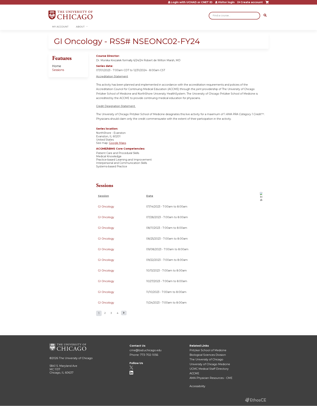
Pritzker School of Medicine (208, 350)
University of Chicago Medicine (210, 364)
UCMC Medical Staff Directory (209, 368)
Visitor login (226, 2)
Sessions (58, 70)
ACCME (194, 373)
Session (103, 196)
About (80, 26)
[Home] (70, 15)
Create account (252, 2)
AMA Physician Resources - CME (211, 378)
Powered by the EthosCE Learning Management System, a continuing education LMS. (256, 400)
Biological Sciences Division (208, 355)
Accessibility (197, 386)
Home (56, 66)
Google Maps (117, 143)
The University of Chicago (76, 358)
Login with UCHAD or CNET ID (191, 2)
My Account (60, 26)
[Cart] (267, 3)
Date (149, 196)
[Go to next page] (124, 313)
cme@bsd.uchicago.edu (145, 350)
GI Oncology (106, 206)
